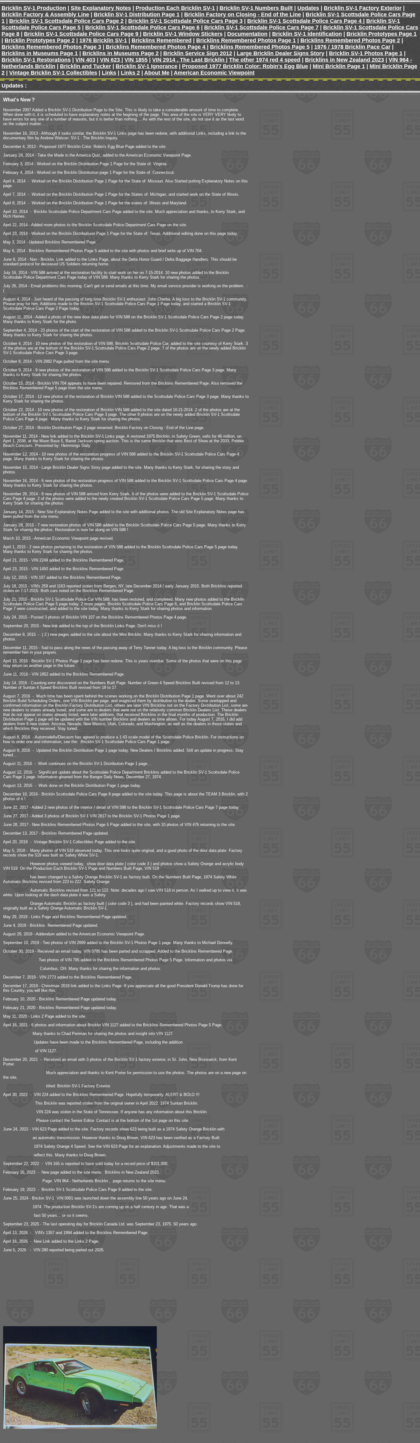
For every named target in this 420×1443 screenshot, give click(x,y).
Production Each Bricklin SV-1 (175, 8)
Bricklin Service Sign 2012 (197, 53)
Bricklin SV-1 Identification (307, 34)
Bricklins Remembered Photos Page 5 (260, 47)
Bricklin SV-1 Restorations (36, 60)
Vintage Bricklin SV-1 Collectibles (53, 73)
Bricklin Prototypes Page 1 (382, 34)
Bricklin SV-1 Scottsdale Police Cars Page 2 (66, 21)
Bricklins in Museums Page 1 (40, 53)
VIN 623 (110, 60)
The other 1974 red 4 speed (264, 60)
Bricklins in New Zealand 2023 (344, 60)
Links (109, 73)
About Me (156, 73)
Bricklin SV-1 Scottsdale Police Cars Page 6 (142, 27)
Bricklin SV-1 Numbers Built (256, 8)
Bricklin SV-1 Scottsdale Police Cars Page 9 (82, 34)
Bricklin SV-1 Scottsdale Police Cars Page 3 (185, 21)
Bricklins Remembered (162, 40)
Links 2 (130, 73)
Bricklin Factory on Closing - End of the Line (242, 14)
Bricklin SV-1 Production (34, 8)
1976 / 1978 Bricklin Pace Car (352, 47)
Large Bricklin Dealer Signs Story (280, 53)
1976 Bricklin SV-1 (103, 40)
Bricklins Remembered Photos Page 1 (246, 40)
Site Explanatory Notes (101, 8)
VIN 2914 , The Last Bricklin (189, 60)
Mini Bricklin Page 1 (339, 66)
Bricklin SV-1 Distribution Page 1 (137, 14)
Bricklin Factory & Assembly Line (45, 14)
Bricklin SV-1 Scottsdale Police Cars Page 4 (305, 21)
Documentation (247, 34)
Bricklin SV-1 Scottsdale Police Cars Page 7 (261, 27)
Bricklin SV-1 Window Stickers (183, 34)
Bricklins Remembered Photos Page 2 (350, 40)
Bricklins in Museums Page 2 (120, 53)
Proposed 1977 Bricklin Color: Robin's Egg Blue (245, 66)
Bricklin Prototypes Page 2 (40, 40)
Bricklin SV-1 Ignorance (146, 66)
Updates (308, 8)
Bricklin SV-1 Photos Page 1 (365, 53)
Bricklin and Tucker (85, 66)
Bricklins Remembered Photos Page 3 (51, 47)
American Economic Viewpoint (214, 73)
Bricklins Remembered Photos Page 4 (156, 47)
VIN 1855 (136, 60)
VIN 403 (85, 60)
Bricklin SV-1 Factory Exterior (363, 8)
